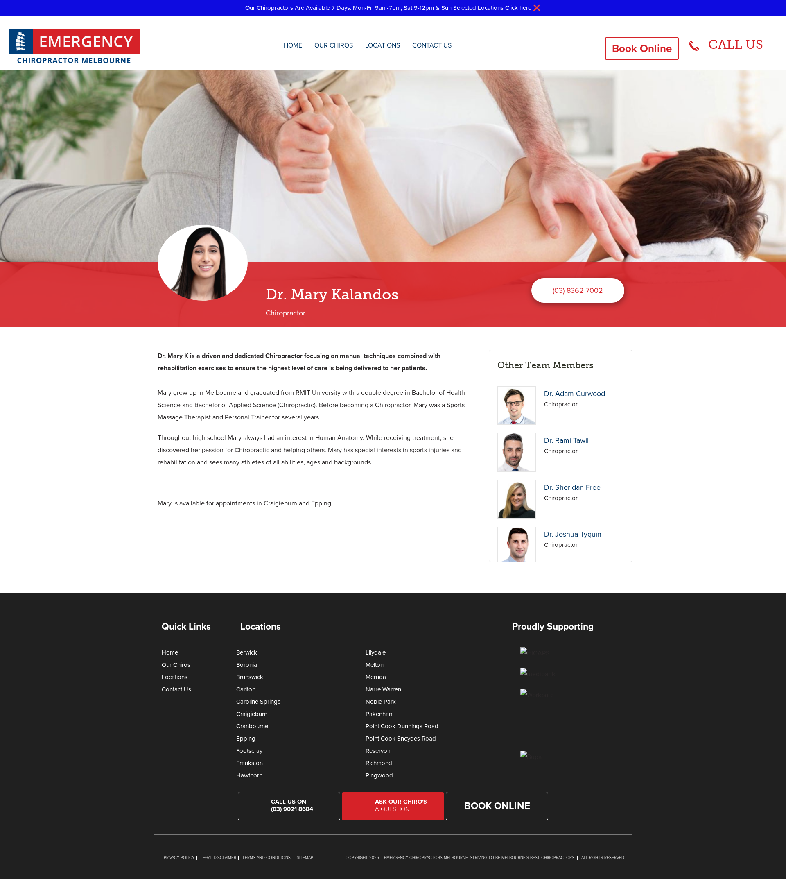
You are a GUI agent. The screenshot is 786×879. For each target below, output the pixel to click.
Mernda (376, 677)
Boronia (246, 664)
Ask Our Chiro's (401, 805)
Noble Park (381, 701)
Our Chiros (333, 45)
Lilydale (376, 652)
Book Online (642, 48)
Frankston (249, 763)
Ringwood (379, 775)
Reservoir (378, 750)
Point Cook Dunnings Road (402, 726)
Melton (375, 664)
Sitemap (305, 857)
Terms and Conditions (266, 857)
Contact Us (432, 45)
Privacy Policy (179, 857)
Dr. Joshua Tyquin (572, 534)
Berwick (246, 652)
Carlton (245, 689)
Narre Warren (383, 689)
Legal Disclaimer (218, 857)
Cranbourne (252, 726)
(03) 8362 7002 (578, 290)
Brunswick (249, 677)
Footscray (249, 750)
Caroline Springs (258, 701)
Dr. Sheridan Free (572, 487)
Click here (518, 7)
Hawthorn (249, 775)
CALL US (735, 44)
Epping (245, 738)
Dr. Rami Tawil (566, 440)
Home (293, 45)
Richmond (379, 763)
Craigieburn (251, 714)
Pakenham (380, 714)
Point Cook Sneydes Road (401, 738)
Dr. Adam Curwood (574, 393)
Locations (382, 45)
